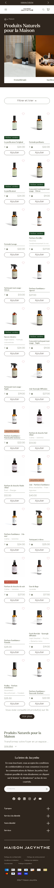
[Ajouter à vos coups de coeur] (22, 115)
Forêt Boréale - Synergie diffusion (38, 635)
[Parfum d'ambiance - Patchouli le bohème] (14, 416)
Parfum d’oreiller (35, 238)
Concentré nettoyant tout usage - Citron (39, 190)
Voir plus (27, 716)
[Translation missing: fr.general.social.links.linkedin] (24, 798)
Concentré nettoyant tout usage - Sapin (39, 342)
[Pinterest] (19, 798)
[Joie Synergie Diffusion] (39, 370)
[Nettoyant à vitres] (39, 518)
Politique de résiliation (32, 860)
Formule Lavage (10, 244)
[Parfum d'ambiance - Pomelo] (14, 617)
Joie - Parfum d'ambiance (39, 485)
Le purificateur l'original (13, 142)
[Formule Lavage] (14, 218)
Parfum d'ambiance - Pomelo (12, 641)
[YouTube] (40, 798)
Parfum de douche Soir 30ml (38, 434)
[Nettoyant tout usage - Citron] (14, 271)
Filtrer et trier (25, 101)
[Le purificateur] (14, 169)
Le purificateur (10, 191)
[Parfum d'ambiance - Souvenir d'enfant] (39, 669)
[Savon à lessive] (14, 317)
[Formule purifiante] (39, 122)
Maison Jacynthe (30, 880)
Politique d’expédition (25, 863)
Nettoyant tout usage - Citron (13, 289)
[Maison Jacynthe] (27, 9)
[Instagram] (29, 798)
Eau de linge (34, 587)
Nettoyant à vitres (36, 540)
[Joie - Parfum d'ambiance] (39, 465)
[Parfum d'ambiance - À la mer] (14, 518)
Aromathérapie (20, 80)
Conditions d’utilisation (11, 860)
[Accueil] (5, 19)
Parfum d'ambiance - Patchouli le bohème (12, 437)
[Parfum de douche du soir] (14, 567)
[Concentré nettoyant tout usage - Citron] (39, 169)
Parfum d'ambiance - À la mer (14, 535)
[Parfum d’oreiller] (39, 218)
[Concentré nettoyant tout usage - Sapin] (39, 317)
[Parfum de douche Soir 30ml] (39, 416)
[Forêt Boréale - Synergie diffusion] (39, 617)
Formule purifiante (36, 142)
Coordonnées (8, 863)
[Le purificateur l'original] (14, 122)
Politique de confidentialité (12, 857)
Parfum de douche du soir (14, 587)
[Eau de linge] (39, 567)
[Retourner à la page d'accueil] (27, 847)
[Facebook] (13, 798)
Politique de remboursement (36, 857)
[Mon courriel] (47, 789)
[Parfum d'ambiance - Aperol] (39, 271)
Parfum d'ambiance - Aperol (37, 290)
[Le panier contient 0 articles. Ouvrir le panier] (48, 9)
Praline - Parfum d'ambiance (10, 687)
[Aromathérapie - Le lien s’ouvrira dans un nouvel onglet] (20, 56)
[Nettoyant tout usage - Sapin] (14, 370)
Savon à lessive (10, 337)
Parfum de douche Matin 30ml (14, 487)
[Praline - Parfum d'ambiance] (14, 669)
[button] (22, 115)
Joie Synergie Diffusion (38, 389)
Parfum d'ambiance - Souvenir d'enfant (37, 692)
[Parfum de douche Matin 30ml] (14, 465)
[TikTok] (34, 798)
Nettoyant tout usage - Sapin (13, 388)
